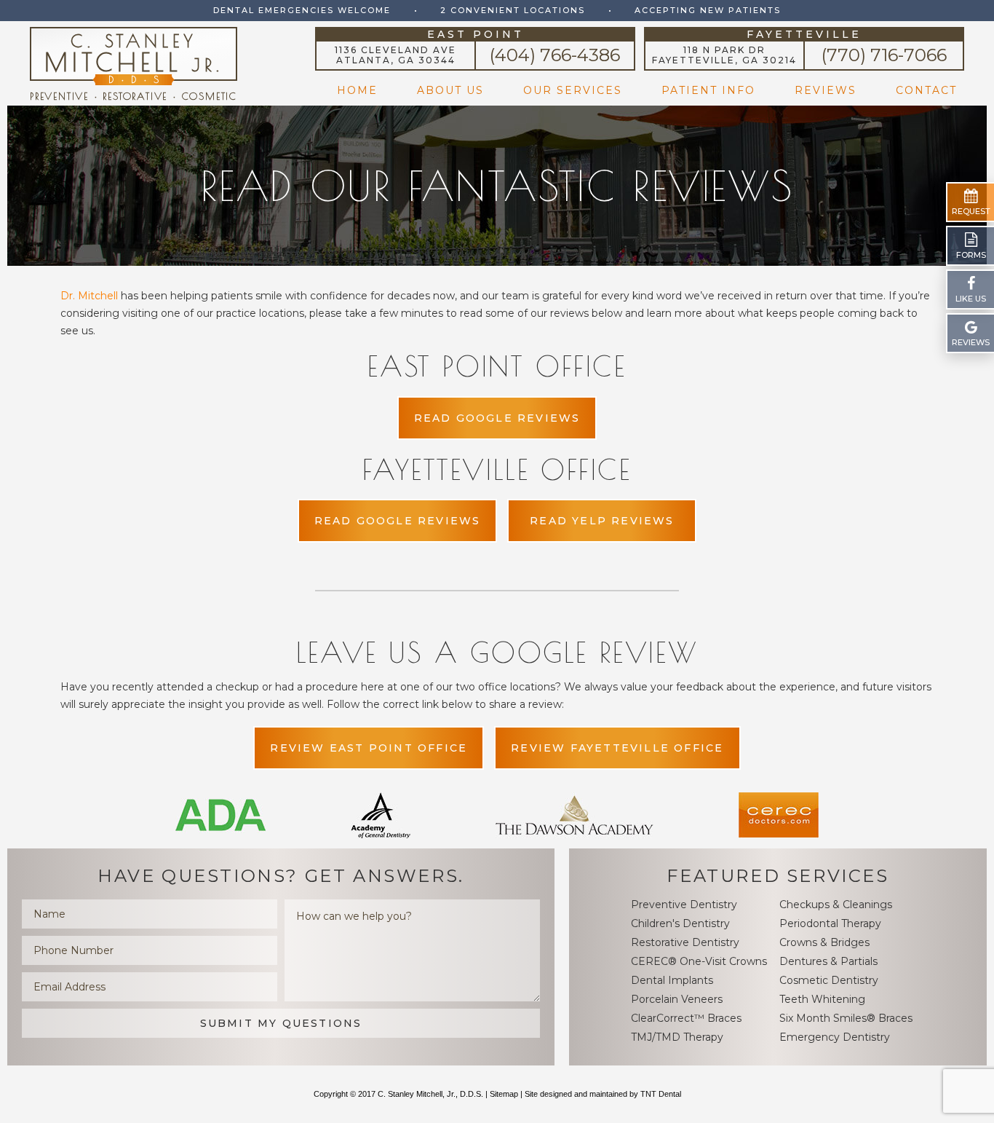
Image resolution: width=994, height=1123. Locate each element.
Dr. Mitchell (89, 295)
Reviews (825, 90)
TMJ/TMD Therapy (677, 1037)
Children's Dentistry (680, 923)
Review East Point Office (368, 747)
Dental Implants (672, 980)
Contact (926, 90)
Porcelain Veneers (677, 999)
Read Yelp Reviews (602, 520)
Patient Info (708, 90)
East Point (475, 34)
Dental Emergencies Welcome (302, 10)
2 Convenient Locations (512, 10)
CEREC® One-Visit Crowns (699, 961)
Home (357, 90)
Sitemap (504, 1093)
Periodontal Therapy (830, 923)
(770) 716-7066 (884, 55)
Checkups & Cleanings (835, 904)
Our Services (572, 90)
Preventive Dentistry (684, 904)
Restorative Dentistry (685, 942)
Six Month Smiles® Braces (846, 1018)
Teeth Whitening (822, 999)
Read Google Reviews (497, 418)
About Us (450, 90)
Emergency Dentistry (834, 1037)
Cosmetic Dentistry (828, 980)
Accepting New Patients (708, 10)
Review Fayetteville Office (617, 747)
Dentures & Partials (828, 961)
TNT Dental (660, 1093)
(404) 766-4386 (555, 55)
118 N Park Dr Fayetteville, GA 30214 (724, 55)
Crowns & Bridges (824, 942)
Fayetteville (804, 34)
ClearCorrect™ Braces (686, 1018)
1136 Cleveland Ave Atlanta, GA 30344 (395, 55)
